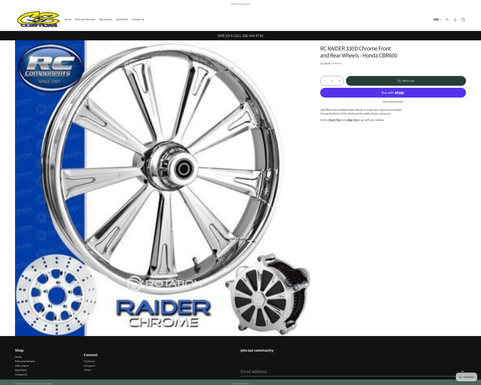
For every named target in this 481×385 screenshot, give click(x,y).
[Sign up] (462, 371)
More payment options (393, 101)
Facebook (89, 361)
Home (18, 357)
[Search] (447, 19)
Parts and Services (25, 361)
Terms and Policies (240, 383)
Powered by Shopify (43, 383)
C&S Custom (22, 365)
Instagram (89, 365)
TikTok (87, 370)
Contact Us (21, 374)
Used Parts (21, 370)
